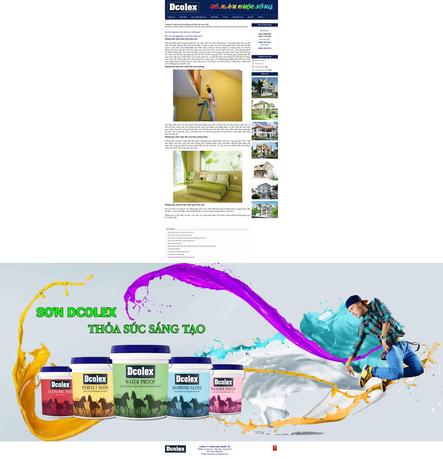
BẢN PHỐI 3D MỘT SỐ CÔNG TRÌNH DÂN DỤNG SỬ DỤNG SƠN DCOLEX (192, 246)
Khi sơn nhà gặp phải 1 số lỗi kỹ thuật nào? (183, 36)
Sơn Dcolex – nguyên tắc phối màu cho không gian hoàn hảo (187, 238)
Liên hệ (250, 17)
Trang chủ (171, 17)
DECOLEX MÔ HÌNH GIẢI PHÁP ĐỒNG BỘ (181, 257)
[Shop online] (175, 452)
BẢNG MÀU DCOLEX (174, 243)
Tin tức (225, 17)
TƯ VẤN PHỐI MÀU (174, 249)
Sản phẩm (214, 17)
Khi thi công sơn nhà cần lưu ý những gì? (183, 32)
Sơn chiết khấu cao (198, 17)
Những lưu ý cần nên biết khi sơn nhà (180, 235)
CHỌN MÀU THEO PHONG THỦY (178, 252)
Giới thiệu (183, 17)
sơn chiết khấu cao (188, 48)
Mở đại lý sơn (238, 17)
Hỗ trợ (261, 17)
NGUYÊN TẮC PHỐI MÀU (176, 254)
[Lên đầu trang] (275, 450)
